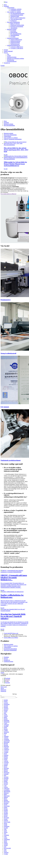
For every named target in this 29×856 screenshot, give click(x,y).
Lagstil (9, 55)
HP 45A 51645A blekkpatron (17, 17)
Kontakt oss (7, 63)
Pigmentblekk (13, 32)
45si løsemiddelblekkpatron (17, 13)
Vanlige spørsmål (8, 51)
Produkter (6, 6)
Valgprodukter (10, 7)
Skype (2, 688)
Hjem (5, 4)
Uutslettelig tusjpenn (15, 10)
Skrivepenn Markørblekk (13, 22)
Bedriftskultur (10, 60)
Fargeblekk (13, 31)
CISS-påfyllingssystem (16, 19)
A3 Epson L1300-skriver (16, 48)
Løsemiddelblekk (14, 35)
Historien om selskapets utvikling (15, 58)
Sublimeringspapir (15, 44)
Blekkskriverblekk (11, 29)
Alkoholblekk (13, 28)
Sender (2, 672)
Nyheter (6, 49)
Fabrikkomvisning (11, 57)
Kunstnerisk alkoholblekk (10, 648)
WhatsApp (3, 689)
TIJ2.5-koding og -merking (14, 12)
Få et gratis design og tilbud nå (8, 193)
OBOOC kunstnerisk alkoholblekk (13, 139)
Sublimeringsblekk (15, 42)
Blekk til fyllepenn (15, 23)
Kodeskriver (13, 20)
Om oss (6, 52)
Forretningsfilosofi (11, 61)
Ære (8, 54)
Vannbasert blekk (14, 16)
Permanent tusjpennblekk (16, 26)
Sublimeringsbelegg (15, 41)
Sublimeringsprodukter (13, 38)
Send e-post (4, 686)
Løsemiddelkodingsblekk (16, 15)
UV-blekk (12, 36)
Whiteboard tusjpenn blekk (17, 25)
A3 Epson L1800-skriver (16, 47)
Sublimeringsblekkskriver (13, 45)
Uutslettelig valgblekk (15, 9)
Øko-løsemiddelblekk (15, 33)
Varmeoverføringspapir (16, 39)
